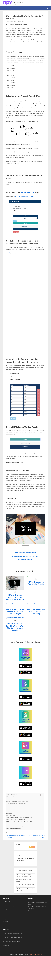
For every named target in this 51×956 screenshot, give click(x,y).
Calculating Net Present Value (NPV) (15, 799)
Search (18, 844)
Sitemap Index (6, 919)
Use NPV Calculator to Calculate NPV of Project (17, 801)
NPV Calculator (18, 2)
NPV (15, 591)
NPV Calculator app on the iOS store (24, 196)
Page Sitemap (5, 923)
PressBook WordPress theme (35, 954)
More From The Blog (11, 815)
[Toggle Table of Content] (40, 795)
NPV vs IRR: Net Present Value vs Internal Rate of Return (15, 597)
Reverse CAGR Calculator (31, 556)
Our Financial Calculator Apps (14, 828)
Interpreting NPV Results (12, 811)
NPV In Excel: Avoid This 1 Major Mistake (16, 819)
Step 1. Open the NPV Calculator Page (18, 803)
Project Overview (11, 796)
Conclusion (9, 813)
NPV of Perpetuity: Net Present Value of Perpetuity (36, 611)
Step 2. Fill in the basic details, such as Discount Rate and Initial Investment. (26, 805)
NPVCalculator (21, 21)
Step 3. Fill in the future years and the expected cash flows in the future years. (26, 807)
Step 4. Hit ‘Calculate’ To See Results (17, 808)
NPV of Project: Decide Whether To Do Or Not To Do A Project (15, 611)
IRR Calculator (16, 8)
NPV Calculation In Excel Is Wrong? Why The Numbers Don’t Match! (23, 826)
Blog (22, 8)
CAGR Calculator (17, 556)
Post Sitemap (5, 921)
